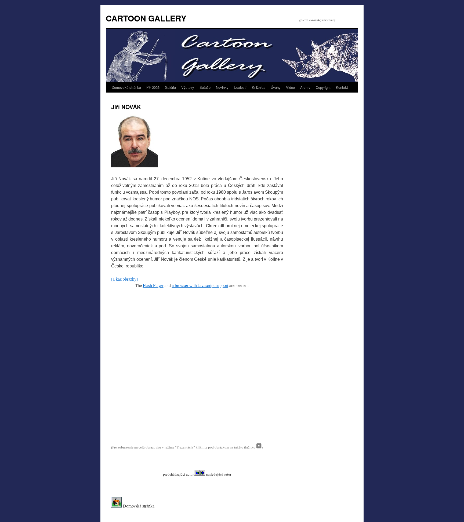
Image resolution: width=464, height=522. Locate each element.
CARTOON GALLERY (146, 18)
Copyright (323, 87)
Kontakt (342, 87)
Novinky (222, 87)
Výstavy (187, 87)
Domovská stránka (126, 87)
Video (290, 87)
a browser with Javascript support (200, 285)
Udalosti (240, 87)
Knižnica (258, 87)
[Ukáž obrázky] (124, 279)
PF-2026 (153, 87)
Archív (305, 87)
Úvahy (276, 87)
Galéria (170, 87)
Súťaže (205, 87)
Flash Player (153, 285)
